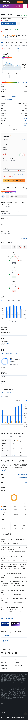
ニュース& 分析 (14, 42)
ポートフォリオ (4, 665)
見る (14, 455)
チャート (7, 42)
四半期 (6, 396)
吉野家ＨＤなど (5, 218)
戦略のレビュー (8, 37)
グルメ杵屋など (5, 231)
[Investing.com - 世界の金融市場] (8, 2)
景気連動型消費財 (23, 477)
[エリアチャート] (4, 48)
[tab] (3, 247)
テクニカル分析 (6, 242)
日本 (26, 482)
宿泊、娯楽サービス (22, 474)
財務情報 (22, 42)
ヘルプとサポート (19, 665)
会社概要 (17, 659)
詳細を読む (3, 470)
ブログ (2, 659)
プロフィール (6, 45)
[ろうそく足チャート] (2, 48)
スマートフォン (4, 662)
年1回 (2, 396)
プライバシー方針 (4, 707)
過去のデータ (17, 45)
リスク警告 (3, 712)
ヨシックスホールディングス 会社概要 (13, 461)
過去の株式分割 (24, 45)
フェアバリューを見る (21, 82)
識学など (3, 225)
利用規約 (2, 703)
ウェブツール (4, 668)
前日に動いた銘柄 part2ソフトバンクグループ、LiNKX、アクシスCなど (13, 203)
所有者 (12, 45)
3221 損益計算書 (6, 389)
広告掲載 (17, 662)
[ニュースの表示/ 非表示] (9, 48)
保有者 (3, 487)
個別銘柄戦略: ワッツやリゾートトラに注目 (11, 211)
